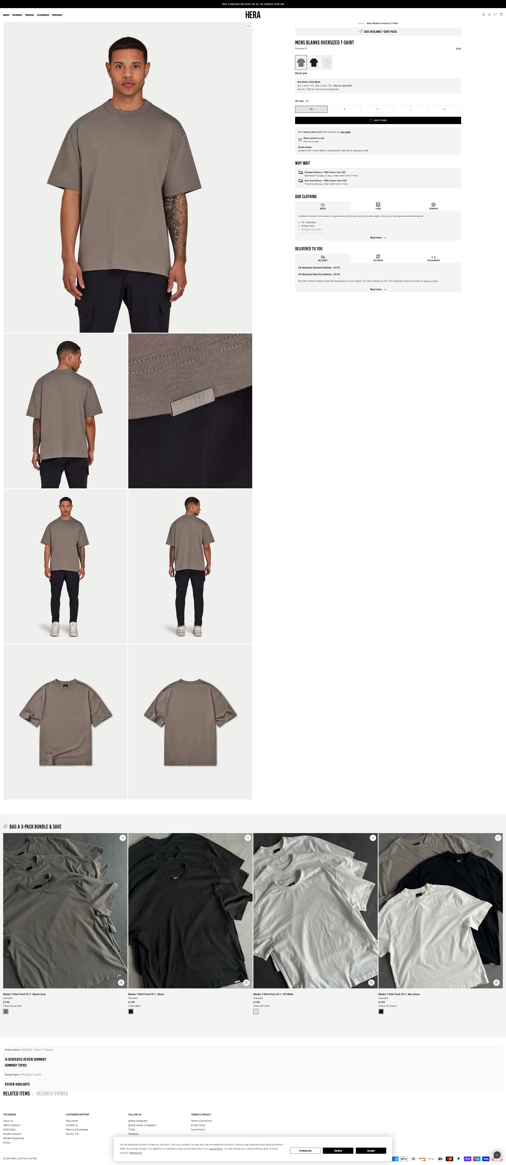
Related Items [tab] (16, 1093)
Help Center (72, 1121)
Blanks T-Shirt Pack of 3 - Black (146, 994)
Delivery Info (72, 1134)
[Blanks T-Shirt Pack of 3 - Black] (190, 987)
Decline (338, 1150)
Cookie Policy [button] (216, 1148)
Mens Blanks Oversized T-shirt (382, 23)
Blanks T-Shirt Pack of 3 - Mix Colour (399, 994)
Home (361, 23)
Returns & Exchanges (77, 1129)
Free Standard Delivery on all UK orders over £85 (253, 4)
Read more (376, 237)
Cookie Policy (198, 1129)
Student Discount (12, 1134)
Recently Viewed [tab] (50, 1093)
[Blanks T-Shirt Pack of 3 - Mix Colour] (441, 987)
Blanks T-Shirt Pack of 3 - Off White (273, 994)
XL (444, 109)
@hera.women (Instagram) (142, 1125)
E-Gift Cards (9, 1129)
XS (311, 109)
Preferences (305, 1150)
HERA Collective (11, 1125)
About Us (8, 1121)
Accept (371, 1150)
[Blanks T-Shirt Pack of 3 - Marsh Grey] (65, 987)
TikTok (131, 1129)
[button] (483, 14)
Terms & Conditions (201, 1121)
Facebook (133, 1134)
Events (6, 1142)
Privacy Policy (198, 1125)
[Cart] (501, 14)
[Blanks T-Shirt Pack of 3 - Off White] (315, 987)
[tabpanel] (378, 226)
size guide (345, 132)
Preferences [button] (135, 1153)
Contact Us (71, 1125)
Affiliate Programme (13, 1138)
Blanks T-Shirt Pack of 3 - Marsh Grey (24, 994)
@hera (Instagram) (138, 1121)
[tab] (322, 206)
